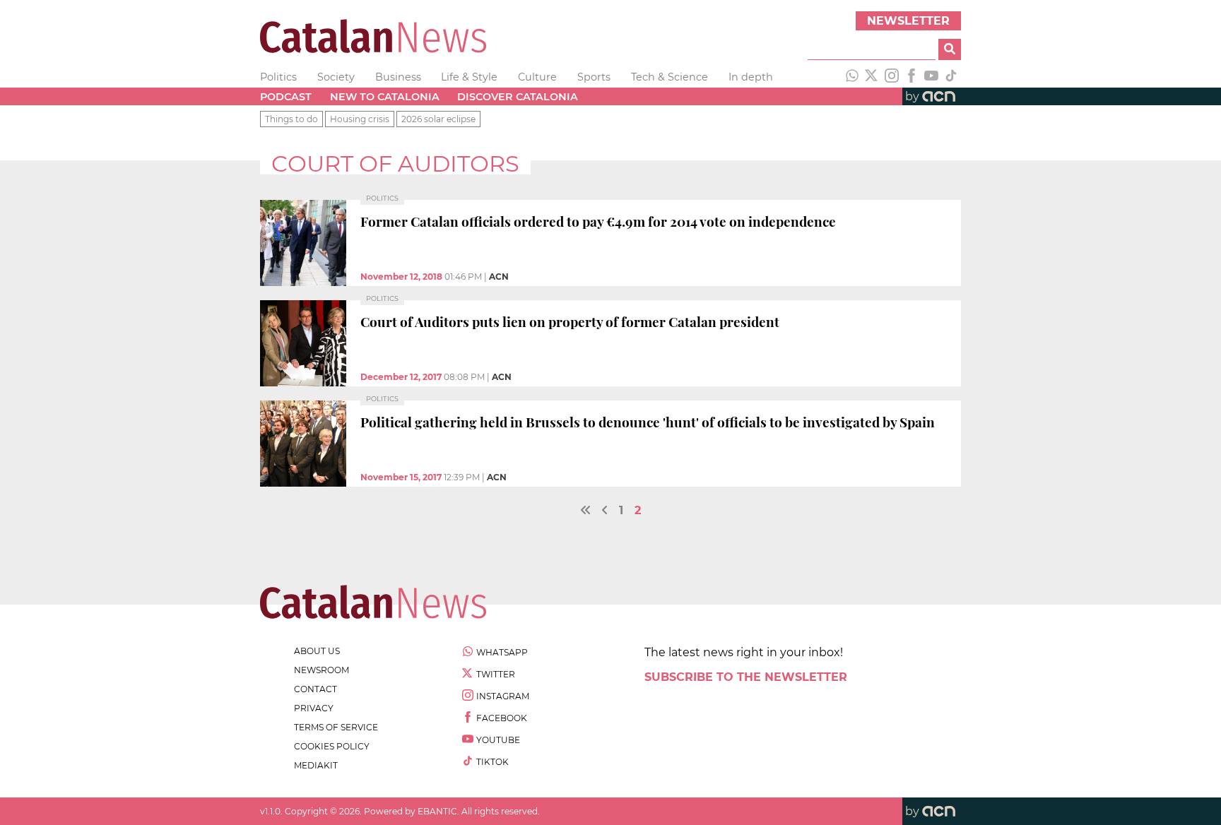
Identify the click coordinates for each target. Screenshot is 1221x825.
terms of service (336, 727)
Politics (278, 77)
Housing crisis (359, 119)
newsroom (321, 670)
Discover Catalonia (517, 96)
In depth (751, 77)
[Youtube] (931, 77)
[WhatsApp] (852, 77)
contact (315, 689)
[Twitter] (872, 77)
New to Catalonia (385, 96)
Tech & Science (669, 77)
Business (398, 77)
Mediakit (316, 765)
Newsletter (908, 21)
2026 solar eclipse (438, 119)
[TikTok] (951, 77)
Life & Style (469, 77)
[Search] (949, 49)
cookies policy (332, 746)
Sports (593, 77)
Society (336, 77)
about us (317, 651)
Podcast (286, 96)
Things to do (291, 119)
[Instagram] (892, 77)
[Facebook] (911, 77)
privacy (314, 708)
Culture (537, 77)
